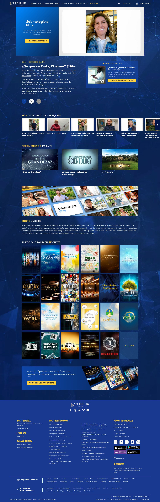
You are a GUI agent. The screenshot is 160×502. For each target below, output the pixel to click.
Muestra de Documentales (57, 452)
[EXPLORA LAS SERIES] (31, 259)
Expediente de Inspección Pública (121, 496)
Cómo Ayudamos (117, 488)
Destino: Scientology (55, 427)
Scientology (49, 488)
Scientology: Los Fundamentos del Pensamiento (60, 462)
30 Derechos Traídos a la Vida (91, 456)
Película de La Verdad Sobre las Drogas (93, 447)
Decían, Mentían (87, 450)
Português (80, 481)
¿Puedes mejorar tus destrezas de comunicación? (121, 69)
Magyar (126, 479)
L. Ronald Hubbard (78, 488)
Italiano (134, 479)
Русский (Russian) (91, 481)
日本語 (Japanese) (51, 481)
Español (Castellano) (102, 479)
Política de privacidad (131, 499)
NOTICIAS (79, 3)
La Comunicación (29, 79)
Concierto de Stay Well (89, 432)
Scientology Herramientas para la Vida (94, 429)
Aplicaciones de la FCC (142, 496)
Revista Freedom (89, 491)
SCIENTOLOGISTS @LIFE (33, 62)
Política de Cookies (115, 499)
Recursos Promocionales (25, 447)
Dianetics (105, 488)
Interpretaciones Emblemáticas (59, 455)
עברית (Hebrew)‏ (116, 479)
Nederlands (63, 481)
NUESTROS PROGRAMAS (50, 3)
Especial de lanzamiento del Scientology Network (29, 424)
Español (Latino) (88, 479)
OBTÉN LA (90, 3)
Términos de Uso (101, 499)
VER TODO (129, 346)
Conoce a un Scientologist (57, 430)
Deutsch (64, 479)
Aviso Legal (145, 499)
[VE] (129, 259)
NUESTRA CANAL (36, 3)
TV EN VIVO (63, 3)
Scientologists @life (55, 459)
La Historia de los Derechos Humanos (93, 453)
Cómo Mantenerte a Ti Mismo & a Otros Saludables (94, 435)
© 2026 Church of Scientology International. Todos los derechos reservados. (33, 499)
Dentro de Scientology (56, 424)
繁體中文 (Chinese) (114, 481)
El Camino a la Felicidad (89, 439)
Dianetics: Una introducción (58, 446)
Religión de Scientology (74, 491)
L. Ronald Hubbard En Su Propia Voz (60, 437)
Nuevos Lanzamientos (24, 444)
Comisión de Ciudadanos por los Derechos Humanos (95, 460)
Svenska (103, 481)
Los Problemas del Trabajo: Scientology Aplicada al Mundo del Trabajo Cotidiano (94, 425)
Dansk (56, 479)
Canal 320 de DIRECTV (121, 424)
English (48, 479)
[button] (2, 125)
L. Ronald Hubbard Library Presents (60, 443)
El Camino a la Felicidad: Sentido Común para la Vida (96, 443)
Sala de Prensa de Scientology (55, 491)
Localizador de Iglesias (93, 488)
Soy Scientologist (54, 449)
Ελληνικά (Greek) (75, 479)
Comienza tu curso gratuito (122, 80)
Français (125, 481)
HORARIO (71, 3)
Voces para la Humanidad (57, 433)
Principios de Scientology (57, 440)
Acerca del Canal (22, 428)
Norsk (72, 481)
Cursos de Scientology (63, 488)
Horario (20, 437)
